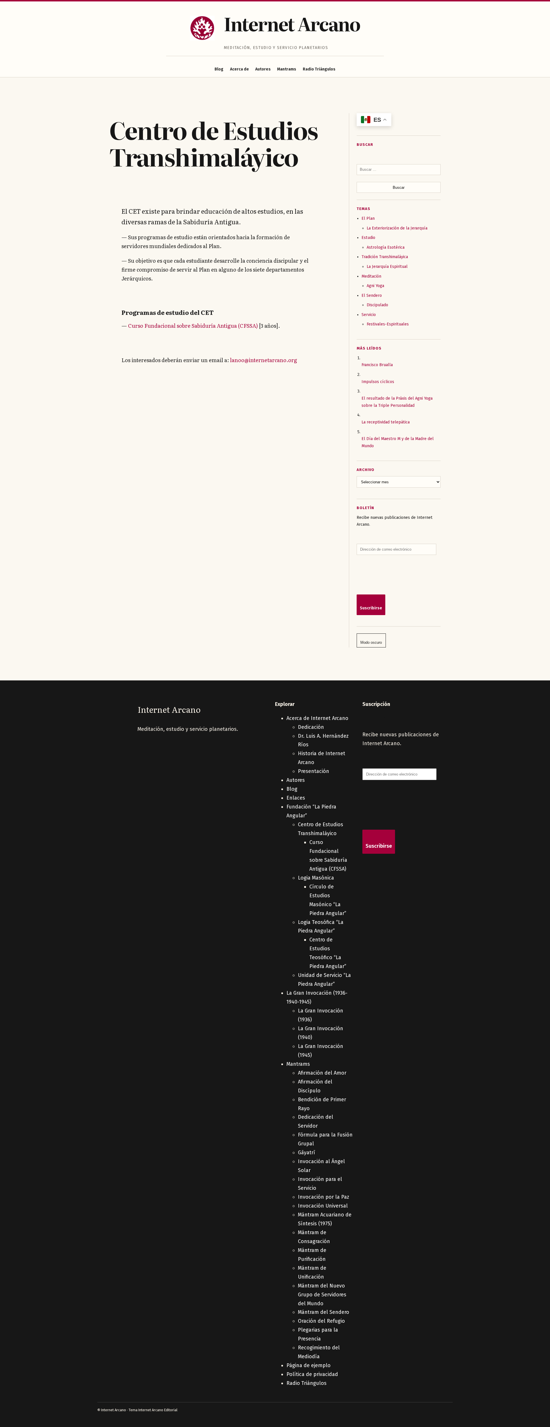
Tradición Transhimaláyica (385, 256)
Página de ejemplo (308, 1365)
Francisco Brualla (377, 364)
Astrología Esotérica (385, 247)
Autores (263, 69)
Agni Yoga (375, 285)
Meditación (371, 276)
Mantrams (286, 69)
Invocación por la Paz (323, 1197)
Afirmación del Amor (322, 1073)
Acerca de (239, 69)
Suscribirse (371, 608)
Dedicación (311, 727)
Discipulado (377, 305)
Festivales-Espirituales (388, 324)
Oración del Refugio (321, 1321)
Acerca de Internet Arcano (317, 718)
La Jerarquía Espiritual (387, 266)
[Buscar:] (399, 169)
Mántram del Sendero (323, 1312)
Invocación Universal (323, 1206)
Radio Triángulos (319, 69)
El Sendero (372, 295)
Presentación (313, 771)
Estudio (368, 237)
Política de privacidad (312, 1374)
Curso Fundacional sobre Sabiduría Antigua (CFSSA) (193, 325)
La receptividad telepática (386, 422)
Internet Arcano (292, 23)
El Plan (368, 218)
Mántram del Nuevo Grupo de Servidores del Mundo (322, 1295)
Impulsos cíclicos (378, 381)
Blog (219, 69)
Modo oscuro (371, 642)
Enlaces (295, 798)
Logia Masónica (316, 878)
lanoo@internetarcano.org (263, 360)
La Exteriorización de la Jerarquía (397, 228)
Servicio (369, 314)
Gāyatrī (306, 1152)
